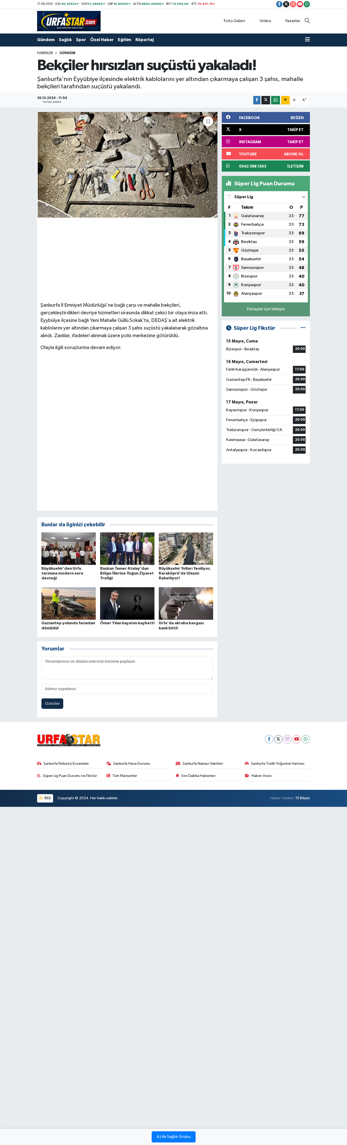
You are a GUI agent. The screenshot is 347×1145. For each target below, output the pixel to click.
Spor (81, 40)
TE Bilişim (302, 798)
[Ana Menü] (307, 40)
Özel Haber (102, 40)
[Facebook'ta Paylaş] (256, 100)
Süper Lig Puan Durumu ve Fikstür (70, 776)
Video (265, 21)
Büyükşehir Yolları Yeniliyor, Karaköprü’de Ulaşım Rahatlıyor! (185, 573)
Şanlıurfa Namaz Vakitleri (203, 763)
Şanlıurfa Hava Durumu (131, 763)
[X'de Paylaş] (265, 100)
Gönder (52, 703)
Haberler (45, 53)
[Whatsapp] (306, 739)
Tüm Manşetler (124, 776)
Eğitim (124, 40)
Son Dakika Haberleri (198, 776)
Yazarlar (292, 21)
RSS (47, 798)
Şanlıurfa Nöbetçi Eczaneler (66, 763)
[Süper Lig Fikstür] (303, 328)
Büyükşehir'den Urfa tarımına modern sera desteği (62, 573)
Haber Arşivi (261, 776)
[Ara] (307, 21)
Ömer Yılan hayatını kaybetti (127, 623)
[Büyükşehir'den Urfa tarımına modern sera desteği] (68, 548)
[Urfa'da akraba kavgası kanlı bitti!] (186, 603)
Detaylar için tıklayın (266, 309)
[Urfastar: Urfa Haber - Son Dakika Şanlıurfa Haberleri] (69, 21)
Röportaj (144, 40)
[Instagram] (287, 739)
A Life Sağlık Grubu (174, 1137)
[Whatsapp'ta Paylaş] (275, 100)
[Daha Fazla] (285, 100)
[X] (278, 739)
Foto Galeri (234, 21)
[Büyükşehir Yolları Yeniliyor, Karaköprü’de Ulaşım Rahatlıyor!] (186, 548)
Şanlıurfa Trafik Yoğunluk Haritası (277, 763)
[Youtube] (296, 739)
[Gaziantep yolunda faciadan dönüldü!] (68, 603)
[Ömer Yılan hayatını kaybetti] (127, 603)
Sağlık (65, 40)
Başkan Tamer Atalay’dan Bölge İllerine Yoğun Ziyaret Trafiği (127, 573)
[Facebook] (269, 739)
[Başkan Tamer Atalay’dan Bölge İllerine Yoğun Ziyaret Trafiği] (127, 548)
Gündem (46, 40)
